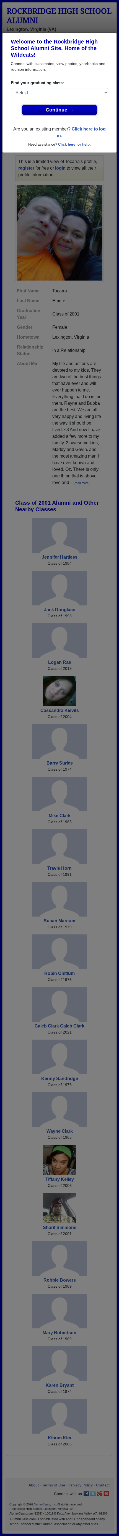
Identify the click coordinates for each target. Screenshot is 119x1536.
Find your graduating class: (37, 82)
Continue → (60, 110)
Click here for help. (74, 144)
